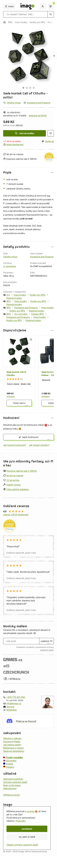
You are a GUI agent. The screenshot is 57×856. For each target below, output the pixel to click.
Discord (10, 706)
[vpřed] (54, 55)
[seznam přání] (50, 133)
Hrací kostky (21, 22)
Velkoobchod (9, 788)
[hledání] (50, 14)
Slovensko (11, 760)
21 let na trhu (12, 480)
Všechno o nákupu (12, 738)
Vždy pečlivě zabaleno (17, 489)
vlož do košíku (26, 133)
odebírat (45, 641)
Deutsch (10, 767)
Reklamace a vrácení (13, 747)
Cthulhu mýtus (14, 102)
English (9, 763)
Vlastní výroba (13, 484)
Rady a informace (12, 785)
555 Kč (19, 125)
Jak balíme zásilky (12, 744)
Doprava (7, 741)
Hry (8, 295)
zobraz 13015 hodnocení (15, 514)
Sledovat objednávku (13, 751)
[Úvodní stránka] (4, 22)
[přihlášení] (43, 6)
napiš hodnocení (30, 437)
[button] (28, 172)
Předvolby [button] (21, 821)
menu (11, 6)
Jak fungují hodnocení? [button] (14, 445)
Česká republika (14, 757)
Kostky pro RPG (37, 22)
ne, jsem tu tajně (27, 836)
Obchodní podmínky (13, 778)
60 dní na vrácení (14, 475)
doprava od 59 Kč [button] (38, 115)
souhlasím (27, 828)
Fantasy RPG (37, 314)
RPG (10, 22)
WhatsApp (11, 709)
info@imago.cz (13, 703)
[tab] (23, 87)
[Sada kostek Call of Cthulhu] (19, 372)
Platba (17, 741)
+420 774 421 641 (15, 697)
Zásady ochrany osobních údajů (22, 844)
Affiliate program (11, 794)
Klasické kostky (14, 298)
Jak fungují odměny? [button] (39, 445)
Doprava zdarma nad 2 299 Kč (21, 471)
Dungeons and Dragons (38, 102)
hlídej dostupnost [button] (14, 144)
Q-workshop (9, 266)
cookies (30, 811)
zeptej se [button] (49, 141)
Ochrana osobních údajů (15, 782)
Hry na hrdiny (21, 314)
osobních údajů (46, 650)
